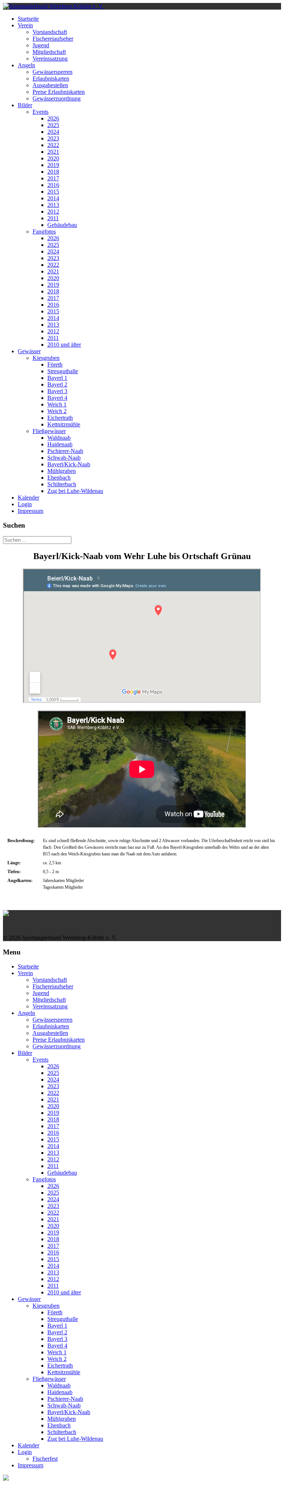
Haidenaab (59, 444)
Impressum (30, 511)
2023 (53, 138)
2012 (53, 211)
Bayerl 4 (57, 398)
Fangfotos (44, 231)
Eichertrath (60, 418)
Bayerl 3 (57, 391)
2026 (53, 118)
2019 (53, 165)
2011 (53, 218)
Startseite (28, 19)
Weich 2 (57, 411)
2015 (53, 191)
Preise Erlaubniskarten (59, 92)
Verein (25, 25)
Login (25, 504)
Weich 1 (57, 404)
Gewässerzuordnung (57, 98)
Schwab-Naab (64, 457)
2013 (53, 205)
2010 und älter (64, 344)
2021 (53, 152)
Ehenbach (59, 477)
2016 (53, 185)
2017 (53, 178)
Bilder (25, 105)
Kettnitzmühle (63, 424)
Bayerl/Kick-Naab (68, 464)
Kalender (28, 497)
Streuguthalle (62, 371)
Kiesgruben (46, 358)
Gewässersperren (52, 72)
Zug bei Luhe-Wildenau (75, 491)
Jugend (41, 45)
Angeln (26, 65)
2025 (53, 125)
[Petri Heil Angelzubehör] (142, 913)
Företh (54, 364)
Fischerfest (45, 1458)
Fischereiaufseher (53, 38)
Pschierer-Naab (65, 451)
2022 (53, 145)
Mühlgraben (61, 471)
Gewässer (29, 351)
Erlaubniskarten (51, 78)
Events (40, 112)
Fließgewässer (49, 431)
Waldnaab (59, 438)
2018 (53, 171)
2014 (53, 198)
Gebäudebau (62, 225)
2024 (53, 132)
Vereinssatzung (50, 58)
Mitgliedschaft (49, 52)
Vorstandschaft (50, 32)
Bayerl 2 (57, 384)
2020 (53, 158)
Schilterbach (61, 484)
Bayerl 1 (57, 378)
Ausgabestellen (50, 85)
